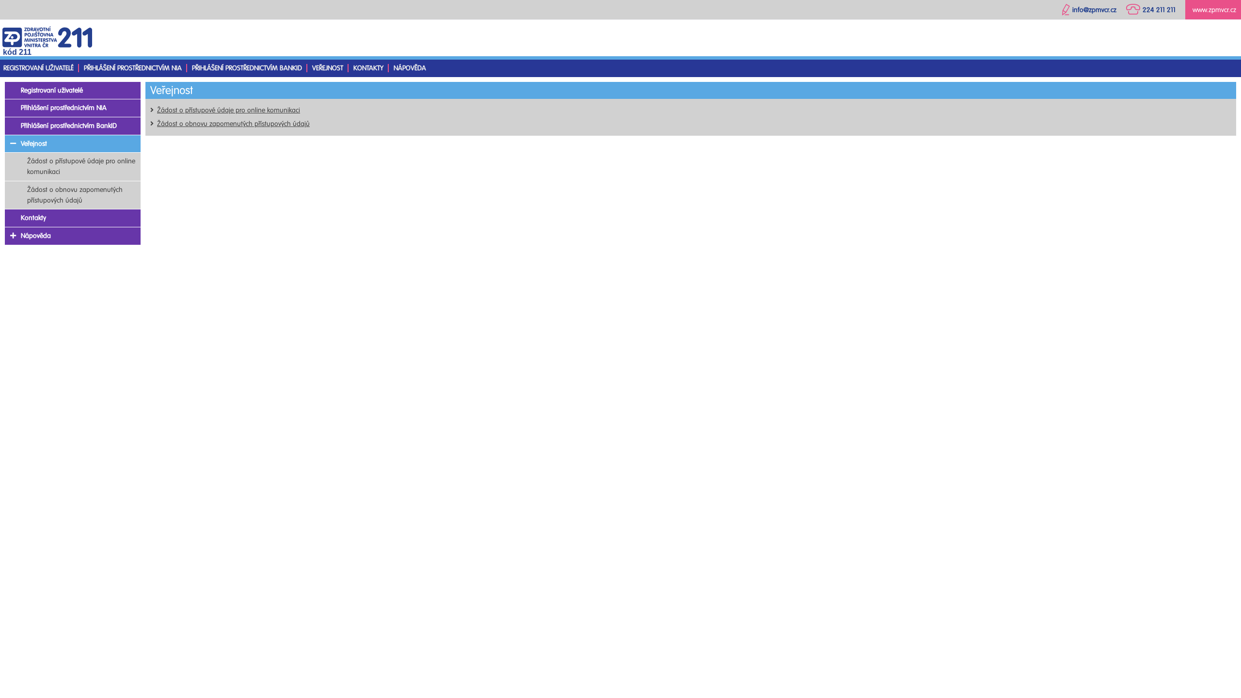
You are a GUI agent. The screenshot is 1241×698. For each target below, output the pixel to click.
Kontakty (368, 68)
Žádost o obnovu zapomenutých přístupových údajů (233, 124)
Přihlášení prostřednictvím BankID (247, 68)
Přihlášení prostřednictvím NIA (133, 68)
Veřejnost (327, 68)
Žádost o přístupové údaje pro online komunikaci (228, 110)
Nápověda (410, 68)
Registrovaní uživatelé (38, 68)
